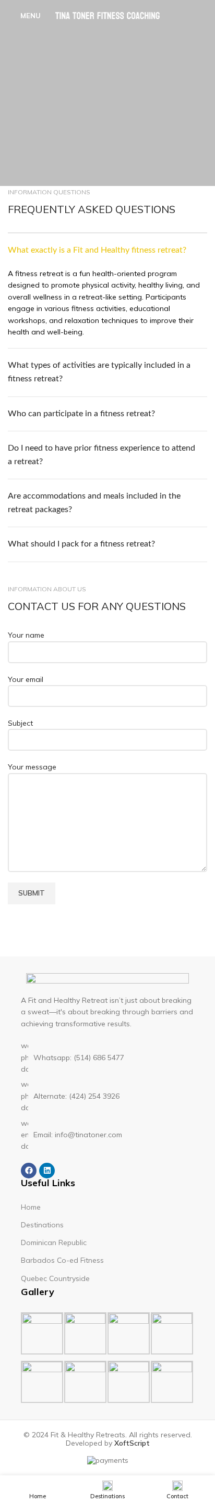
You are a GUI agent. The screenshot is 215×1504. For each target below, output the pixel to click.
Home (31, 1207)
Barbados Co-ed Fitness (62, 1260)
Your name (26, 635)
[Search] (204, 15)
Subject (20, 723)
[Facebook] (29, 1170)
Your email (25, 679)
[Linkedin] (47, 1170)
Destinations (42, 1224)
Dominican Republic (54, 1242)
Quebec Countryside (55, 1278)
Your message (32, 767)
